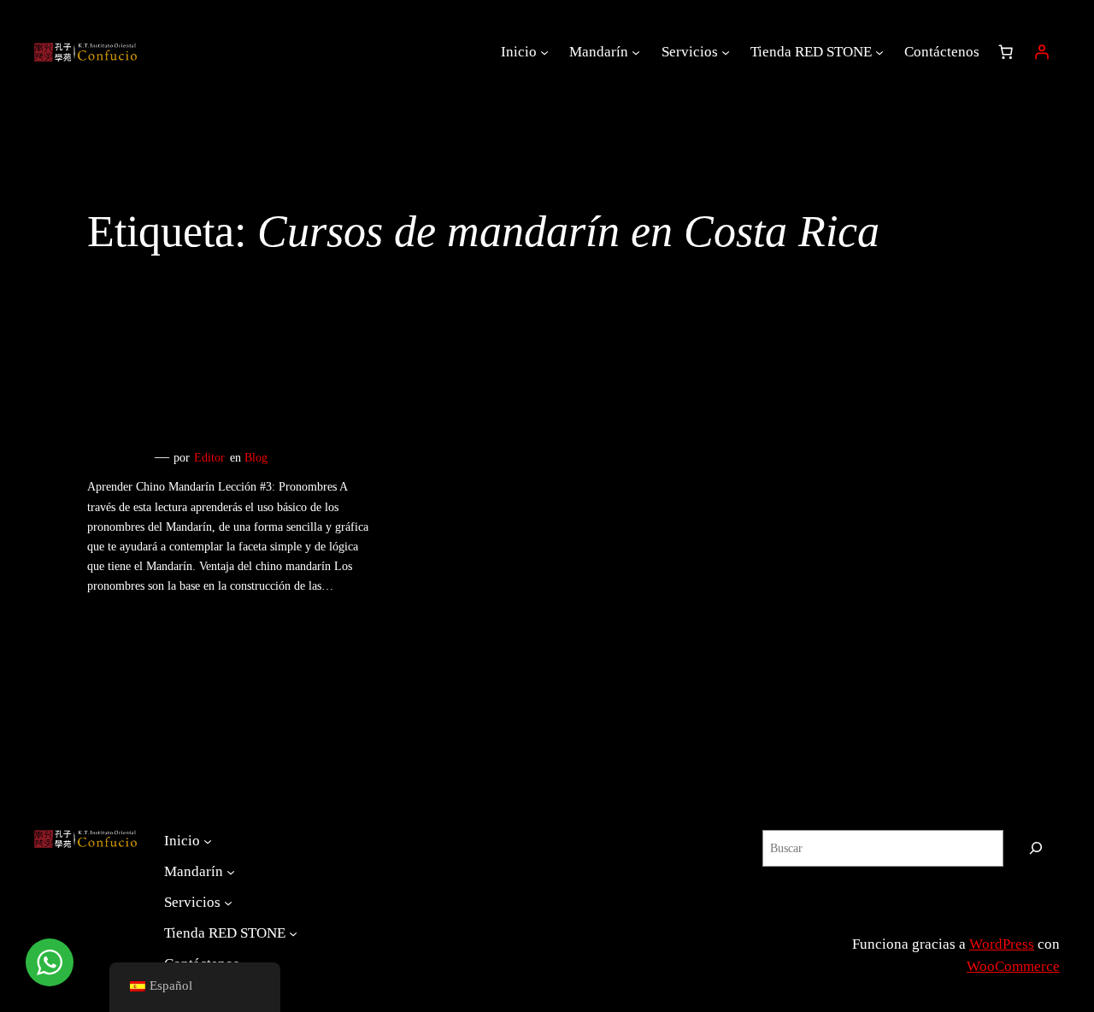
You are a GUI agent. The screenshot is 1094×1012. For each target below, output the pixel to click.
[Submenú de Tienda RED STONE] (879, 52)
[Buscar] (1036, 848)
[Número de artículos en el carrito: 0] (1006, 52)
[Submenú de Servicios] (725, 52)
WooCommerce (1013, 966)
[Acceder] (1042, 52)
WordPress (1001, 944)
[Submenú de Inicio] (544, 52)
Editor (209, 457)
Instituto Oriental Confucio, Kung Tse (927, 924)
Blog (256, 457)
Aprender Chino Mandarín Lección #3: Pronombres (223, 407)
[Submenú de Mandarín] (636, 52)
